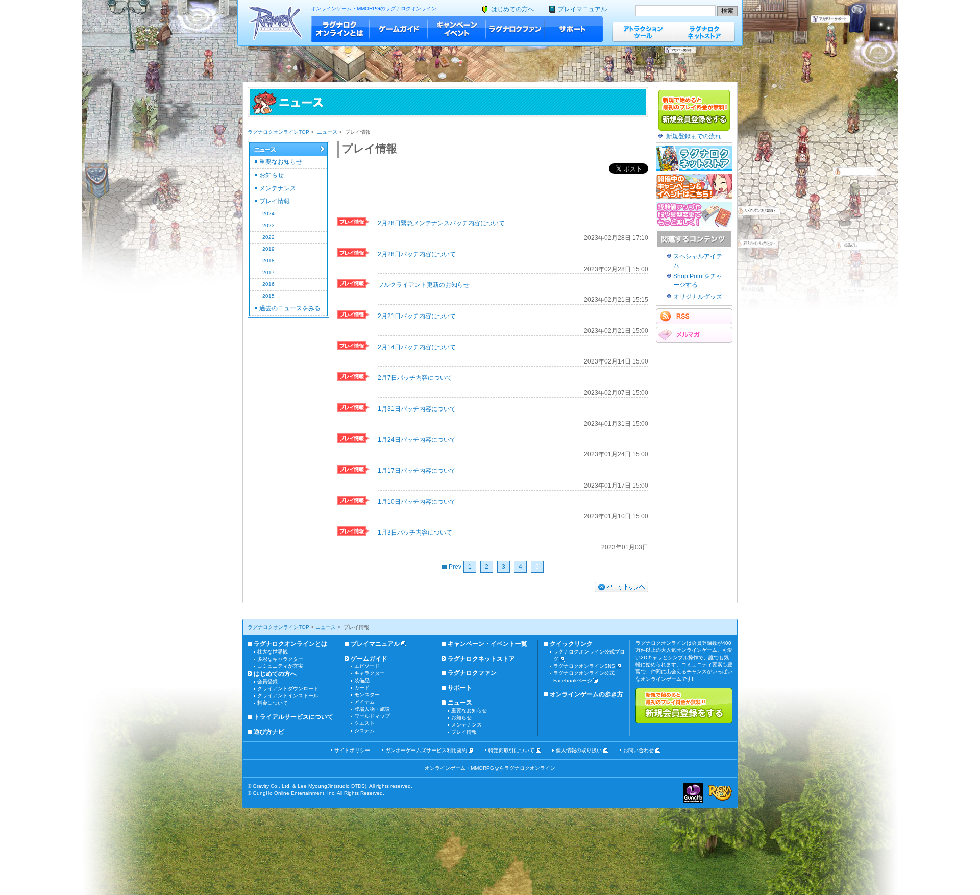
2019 (268, 249)
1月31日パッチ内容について (417, 409)
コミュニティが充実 (280, 666)
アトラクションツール (643, 32)
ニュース (327, 132)
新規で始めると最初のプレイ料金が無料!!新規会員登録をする (683, 705)
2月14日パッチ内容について (417, 347)
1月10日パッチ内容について (417, 501)
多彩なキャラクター (280, 659)
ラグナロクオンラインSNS (584, 666)
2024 (268, 213)
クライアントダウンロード (287, 688)
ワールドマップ (372, 716)
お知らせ (271, 175)
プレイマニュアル (582, 9)
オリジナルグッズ (697, 296)
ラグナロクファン (515, 29)
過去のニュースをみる (290, 308)
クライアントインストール (287, 695)
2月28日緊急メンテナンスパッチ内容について (441, 223)
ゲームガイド (399, 29)
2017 (268, 272)
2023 (268, 225)
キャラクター (369, 673)
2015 (268, 296)
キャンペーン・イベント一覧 (487, 643)
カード (362, 687)
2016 (268, 284)
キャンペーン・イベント (457, 29)
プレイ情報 (274, 201)
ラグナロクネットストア (704, 32)
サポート (573, 29)
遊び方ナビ (269, 731)
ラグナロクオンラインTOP (278, 132)
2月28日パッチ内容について (417, 254)
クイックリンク (571, 643)
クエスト (364, 723)
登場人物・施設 (372, 709)
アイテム (364, 702)
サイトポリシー (352, 750)
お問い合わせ (638, 750)
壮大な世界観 (272, 652)
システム (364, 730)
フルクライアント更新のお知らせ (424, 284)
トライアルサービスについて (293, 716)
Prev (455, 566)
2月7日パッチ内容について (415, 377)
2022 (268, 237)
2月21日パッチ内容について (417, 316)
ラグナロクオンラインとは (340, 29)
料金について (272, 703)
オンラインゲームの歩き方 (586, 694)
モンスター (367, 694)
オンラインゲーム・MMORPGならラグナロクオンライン (490, 768)
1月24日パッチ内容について (417, 439)
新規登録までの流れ (693, 136)
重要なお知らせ (280, 161)
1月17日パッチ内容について (417, 470)
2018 (268, 260)
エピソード (367, 666)
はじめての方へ (512, 9)
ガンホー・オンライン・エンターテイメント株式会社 (693, 793)
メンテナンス (277, 188)
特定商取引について (511, 750)
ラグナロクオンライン (275, 22)
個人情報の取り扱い (579, 750)
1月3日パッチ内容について (415, 532)
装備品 (362, 680)
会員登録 (267, 681)
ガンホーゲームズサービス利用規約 (426, 750)
